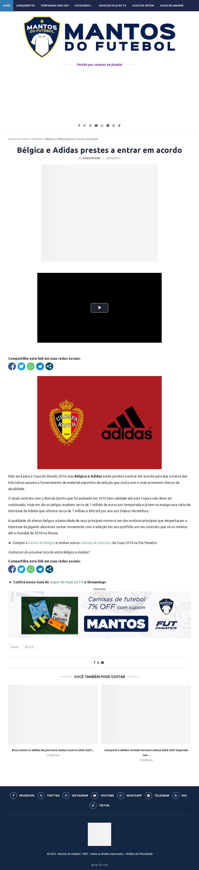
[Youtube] (96, 125)
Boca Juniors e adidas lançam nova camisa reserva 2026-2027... (53, 750)
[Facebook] (79, 125)
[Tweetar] (21, 366)
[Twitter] (84, 125)
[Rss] (114, 125)
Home (6, 5)
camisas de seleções (95, 543)
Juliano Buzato (91, 158)
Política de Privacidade (139, 853)
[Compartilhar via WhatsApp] (31, 366)
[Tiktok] (119, 125)
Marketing (37, 139)
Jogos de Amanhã (171, 5)
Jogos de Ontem (143, 5)
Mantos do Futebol (18, 139)
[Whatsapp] (102, 125)
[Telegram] (107, 125)
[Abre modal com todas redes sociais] (49, 366)
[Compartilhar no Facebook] (12, 366)
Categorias (82, 5)
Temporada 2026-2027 (55, 5)
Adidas (14, 647)
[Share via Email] (102, 662)
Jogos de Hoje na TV (112, 5)
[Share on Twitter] (98, 662)
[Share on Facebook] (94, 662)
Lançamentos (25, 5)
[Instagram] (90, 125)
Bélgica (29, 647)
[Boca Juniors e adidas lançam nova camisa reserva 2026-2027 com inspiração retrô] (53, 714)
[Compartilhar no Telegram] (40, 366)
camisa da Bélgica (41, 543)
